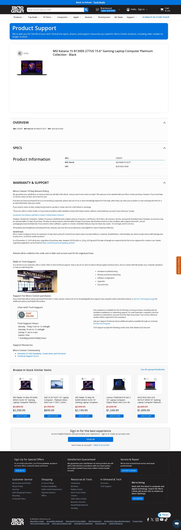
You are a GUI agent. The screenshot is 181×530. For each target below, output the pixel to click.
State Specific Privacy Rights (76, 521)
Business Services (78, 502)
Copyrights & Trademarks (83, 523)
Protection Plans (19, 499)
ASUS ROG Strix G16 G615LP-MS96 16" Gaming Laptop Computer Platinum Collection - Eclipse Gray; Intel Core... (150, 400)
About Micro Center (37, 521)
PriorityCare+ (104, 17)
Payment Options (48, 492)
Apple (76, 17)
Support (130, 17)
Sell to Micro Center (79, 499)
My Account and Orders (21, 483)
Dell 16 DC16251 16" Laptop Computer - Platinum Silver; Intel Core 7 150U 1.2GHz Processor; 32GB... (56, 400)
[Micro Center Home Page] (17, 8)
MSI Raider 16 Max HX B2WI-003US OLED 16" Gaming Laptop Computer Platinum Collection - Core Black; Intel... (25, 400)
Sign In (91, 439)
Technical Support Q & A (28, 356)
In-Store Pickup (47, 483)
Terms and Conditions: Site (39, 523)
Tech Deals (99, 2)
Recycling (16, 495)
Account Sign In (100, 523)
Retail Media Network (79, 505)
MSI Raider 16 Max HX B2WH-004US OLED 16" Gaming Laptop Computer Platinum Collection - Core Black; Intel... (86, 400)
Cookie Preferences (116, 523)
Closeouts (104, 483)
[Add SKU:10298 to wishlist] (93, 379)
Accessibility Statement (55, 521)
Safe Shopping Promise (21, 492)
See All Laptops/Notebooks (153, 369)
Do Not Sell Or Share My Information (117, 521)
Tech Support (105, 486)
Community (75, 483)
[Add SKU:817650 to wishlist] (155, 379)
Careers (74, 495)
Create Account (101, 445)
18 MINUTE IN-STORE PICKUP (155, 17)
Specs (17, 148)
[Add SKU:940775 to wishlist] (124, 379)
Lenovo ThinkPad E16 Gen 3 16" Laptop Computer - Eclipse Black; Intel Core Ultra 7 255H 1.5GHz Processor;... (118, 400)
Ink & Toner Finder (78, 492)
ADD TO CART (21, 416)
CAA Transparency (94, 521)
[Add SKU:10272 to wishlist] (31, 379)
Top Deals (32, 17)
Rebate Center (77, 489)
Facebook (147, 519)
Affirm (43, 495)
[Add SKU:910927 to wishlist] (62, 379)
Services (88, 17)
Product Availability (49, 486)
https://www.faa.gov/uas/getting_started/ (59, 243)
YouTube (161, 519)
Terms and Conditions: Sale (61, 523)
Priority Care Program (101, 323)
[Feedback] (178, 265)
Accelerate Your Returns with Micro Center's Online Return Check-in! (38, 215)
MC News (118, 17)
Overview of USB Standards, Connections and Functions (41, 353)
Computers (62, 17)
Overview (21, 122)
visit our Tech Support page (144, 299)
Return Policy (17, 486)
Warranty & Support (31, 182)
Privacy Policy (138, 521)
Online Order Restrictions (51, 489)
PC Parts (47, 17)
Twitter (152, 519)
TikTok (166, 519)
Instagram (156, 519)
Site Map (74, 508)
